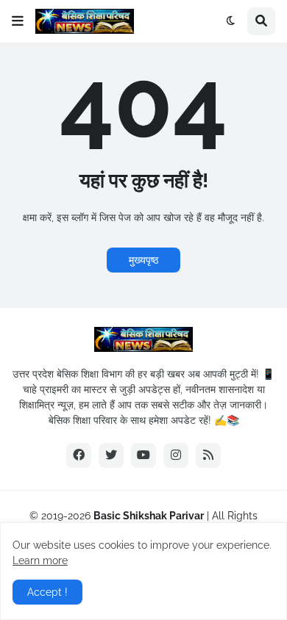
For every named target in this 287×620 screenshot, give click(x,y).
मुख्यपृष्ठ (143, 260)
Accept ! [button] (47, 592)
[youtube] (143, 455)
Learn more (40, 560)
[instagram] (175, 455)
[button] (17, 21)
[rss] (208, 455)
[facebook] (78, 455)
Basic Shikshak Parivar (148, 516)
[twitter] (111, 455)
